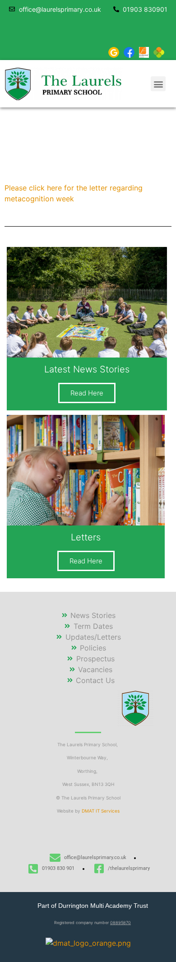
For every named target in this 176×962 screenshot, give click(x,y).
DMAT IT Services (101, 810)
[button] (158, 83)
